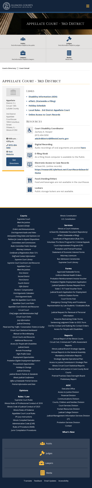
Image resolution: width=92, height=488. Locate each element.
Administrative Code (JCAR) (23, 423)
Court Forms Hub (68, 299)
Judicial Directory (23, 323)
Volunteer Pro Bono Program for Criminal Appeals (68, 242)
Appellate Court (23, 266)
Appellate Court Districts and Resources (23, 306)
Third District (24, 279)
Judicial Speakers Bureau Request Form (68, 285)
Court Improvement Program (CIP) (68, 245)
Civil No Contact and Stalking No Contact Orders (68, 326)
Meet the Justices (23, 222)
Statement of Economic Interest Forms (68, 252)
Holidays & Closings (23, 367)
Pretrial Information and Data (23, 384)
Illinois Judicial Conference (23, 377)
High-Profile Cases (24, 354)
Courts (23, 215)
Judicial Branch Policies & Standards (24, 374)
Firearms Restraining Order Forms (68, 319)
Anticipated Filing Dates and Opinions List (23, 236)
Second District (23, 276)
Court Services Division (68, 405)
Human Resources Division (68, 409)
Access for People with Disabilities (24, 344)
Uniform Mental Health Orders (68, 275)
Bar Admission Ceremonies (68, 259)
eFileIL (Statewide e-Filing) (42, 101)
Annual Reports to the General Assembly (68, 352)
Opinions (23, 390)
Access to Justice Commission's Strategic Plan (68, 362)
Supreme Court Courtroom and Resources (23, 263)
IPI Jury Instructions (23, 417)
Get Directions (14, 162)
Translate (28, 481)
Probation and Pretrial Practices (68, 249)
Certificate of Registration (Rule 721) (24, 253)
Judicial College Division (68, 412)
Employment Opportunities (23, 357)
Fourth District (23, 283)
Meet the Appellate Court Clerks (23, 300)
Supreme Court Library (23, 259)
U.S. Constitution (68, 219)
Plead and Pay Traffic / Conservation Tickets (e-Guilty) (23, 327)
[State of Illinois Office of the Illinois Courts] (17, 6)
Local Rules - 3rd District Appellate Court (49, 110)
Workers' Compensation (23, 290)
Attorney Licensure (23, 249)
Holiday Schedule (37, 105)
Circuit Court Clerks (23, 317)
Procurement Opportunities (23, 364)
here (83, 147)
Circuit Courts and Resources (24, 337)
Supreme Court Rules (24, 400)
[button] (87, 6)
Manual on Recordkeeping (23, 333)
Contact (68, 426)
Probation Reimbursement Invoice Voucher (68, 278)
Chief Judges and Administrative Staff (23, 313)
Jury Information (23, 320)
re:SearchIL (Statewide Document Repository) (68, 232)
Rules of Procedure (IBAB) (24, 427)
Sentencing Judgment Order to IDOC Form (68, 322)
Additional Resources (23, 340)
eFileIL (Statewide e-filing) (68, 235)
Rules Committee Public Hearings (23, 246)
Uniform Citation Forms (68, 295)
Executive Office (68, 388)
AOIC (68, 385)
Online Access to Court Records (44, 114)
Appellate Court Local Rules (23, 303)
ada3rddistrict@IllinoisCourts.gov (52, 138)
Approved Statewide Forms (68, 272)
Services (68, 225)
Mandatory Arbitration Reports (68, 355)
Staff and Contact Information (23, 256)
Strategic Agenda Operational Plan (68, 359)
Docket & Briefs (24, 226)
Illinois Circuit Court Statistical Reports (68, 365)
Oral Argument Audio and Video (23, 232)
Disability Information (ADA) (43, 96)
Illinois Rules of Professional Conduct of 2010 (24, 403)
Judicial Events (23, 347)
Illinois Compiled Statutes (23, 420)
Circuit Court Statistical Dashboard (23, 330)
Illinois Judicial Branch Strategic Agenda (68, 349)
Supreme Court (23, 219)
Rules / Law (23, 396)
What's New (68, 432)
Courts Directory (9, 68)
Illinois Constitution (68, 215)
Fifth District (23, 286)
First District (23, 273)
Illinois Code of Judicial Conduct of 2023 (23, 406)
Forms (68, 268)
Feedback (38, 481)
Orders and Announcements (24, 229)
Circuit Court (23, 310)
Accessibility (63, 481)
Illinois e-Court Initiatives (68, 228)
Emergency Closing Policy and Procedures (68, 302)
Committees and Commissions (23, 242)
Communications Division (68, 399)
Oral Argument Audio (23, 296)
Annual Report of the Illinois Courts (68, 338)
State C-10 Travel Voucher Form (68, 288)
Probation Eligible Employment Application (23, 360)
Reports (68, 335)
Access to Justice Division (68, 392)
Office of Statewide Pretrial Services (23, 381)
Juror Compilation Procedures (23, 430)
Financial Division (68, 395)
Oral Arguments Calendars (23, 293)
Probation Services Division (68, 422)
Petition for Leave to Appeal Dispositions (23, 239)
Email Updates (50, 481)
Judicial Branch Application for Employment (68, 292)
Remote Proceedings (24, 350)
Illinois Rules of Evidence (23, 410)
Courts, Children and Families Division (68, 402)
